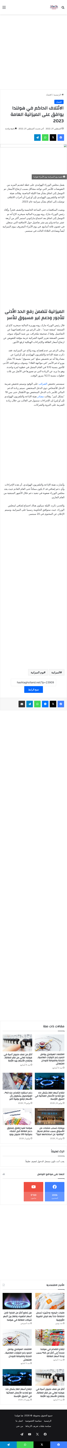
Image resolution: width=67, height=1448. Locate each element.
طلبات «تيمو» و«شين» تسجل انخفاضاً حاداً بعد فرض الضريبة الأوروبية (50, 1316)
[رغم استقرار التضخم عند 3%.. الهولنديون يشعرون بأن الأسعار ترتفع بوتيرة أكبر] (17, 1081)
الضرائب (42, 383)
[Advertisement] (33, 53)
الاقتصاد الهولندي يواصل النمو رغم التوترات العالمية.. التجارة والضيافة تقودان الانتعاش (50, 1059)
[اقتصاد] (54, 7)
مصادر (40, 396)
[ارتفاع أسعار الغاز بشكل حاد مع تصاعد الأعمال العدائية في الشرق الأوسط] (49, 1081)
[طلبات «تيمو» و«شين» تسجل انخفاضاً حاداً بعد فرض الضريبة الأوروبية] (49, 1301)
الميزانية (55, 672)
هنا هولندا (19, 1415)
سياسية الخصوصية (33, 1420)
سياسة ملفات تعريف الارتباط (38, 1426)
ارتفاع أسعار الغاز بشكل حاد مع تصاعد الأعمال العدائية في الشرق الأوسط (49, 1096)
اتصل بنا (19, 1420)
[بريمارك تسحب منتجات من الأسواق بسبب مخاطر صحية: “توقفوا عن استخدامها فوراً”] (49, 1116)
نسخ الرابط (33, 689)
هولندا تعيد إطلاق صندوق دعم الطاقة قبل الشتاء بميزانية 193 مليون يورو (19, 1131)
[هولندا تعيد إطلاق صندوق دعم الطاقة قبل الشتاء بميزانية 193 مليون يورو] (17, 1116)
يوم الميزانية (37, 672)
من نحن (19, 1426)
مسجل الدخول (43, 1161)
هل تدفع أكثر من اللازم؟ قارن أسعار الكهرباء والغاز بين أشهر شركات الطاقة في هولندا (17, 1316)
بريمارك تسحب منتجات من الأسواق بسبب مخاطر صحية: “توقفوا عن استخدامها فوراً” (50, 1131)
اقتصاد (49, 94)
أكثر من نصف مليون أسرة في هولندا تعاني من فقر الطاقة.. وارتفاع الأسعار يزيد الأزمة (18, 1057)
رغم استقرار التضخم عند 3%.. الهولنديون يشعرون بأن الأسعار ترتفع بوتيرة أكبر (18, 1096)
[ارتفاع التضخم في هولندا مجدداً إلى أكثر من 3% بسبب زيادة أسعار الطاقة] (49, 1337)
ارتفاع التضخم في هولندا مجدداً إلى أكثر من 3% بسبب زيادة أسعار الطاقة (50, 1352)
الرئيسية (58, 94)
